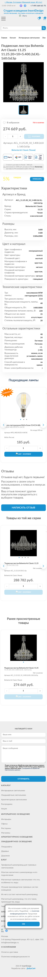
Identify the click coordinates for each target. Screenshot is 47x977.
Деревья (5, 851)
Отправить (23, 779)
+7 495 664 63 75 (38, 6)
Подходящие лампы (23, 380)
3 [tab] (26, 419)
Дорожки (5, 856)
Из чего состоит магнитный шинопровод (19, 894)
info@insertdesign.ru (10, 943)
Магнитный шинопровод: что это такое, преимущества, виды (19, 900)
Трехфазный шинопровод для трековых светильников (18, 866)
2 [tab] (23, 419)
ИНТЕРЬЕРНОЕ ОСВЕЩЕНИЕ (15, 814)
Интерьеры (6, 819)
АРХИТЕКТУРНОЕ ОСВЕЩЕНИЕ (17, 837)
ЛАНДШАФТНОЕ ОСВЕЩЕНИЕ (16, 842)
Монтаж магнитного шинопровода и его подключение (19, 873)
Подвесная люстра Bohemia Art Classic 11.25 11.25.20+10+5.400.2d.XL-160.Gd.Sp (21, 669)
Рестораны (6, 828)
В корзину (27, 454)
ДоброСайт (31, 968)
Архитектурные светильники (14, 800)
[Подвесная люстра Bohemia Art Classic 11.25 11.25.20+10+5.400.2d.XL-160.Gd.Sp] (23, 82)
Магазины (5, 833)
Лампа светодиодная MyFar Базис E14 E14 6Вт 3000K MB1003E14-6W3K (22, 426)
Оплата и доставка (9, 952)
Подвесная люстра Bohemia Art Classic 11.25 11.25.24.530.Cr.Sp (21, 564)
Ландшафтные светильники (13, 795)
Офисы (4, 824)
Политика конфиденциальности (15, 957)
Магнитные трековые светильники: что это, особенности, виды (20, 881)
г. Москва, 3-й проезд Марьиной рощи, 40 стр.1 (23, 2)
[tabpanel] (23, 405)
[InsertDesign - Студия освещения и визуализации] (23, 19)
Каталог (6, 785)
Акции (4, 809)
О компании (8, 947)
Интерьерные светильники (13, 791)
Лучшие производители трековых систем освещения (19, 888)
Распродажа (6, 804)
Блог (4, 860)
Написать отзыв (23, 507)
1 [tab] (20, 419)
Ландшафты (6, 847)
